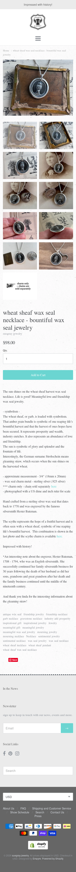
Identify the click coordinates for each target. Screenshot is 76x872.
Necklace (31, 636)
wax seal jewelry (37, 641)
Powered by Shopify (52, 858)
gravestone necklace (31, 618)
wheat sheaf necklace (14, 645)
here (54, 486)
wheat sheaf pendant (39, 645)
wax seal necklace (59, 641)
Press (38, 816)
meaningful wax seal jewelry (19, 632)
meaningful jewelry (33, 627)
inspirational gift (12, 623)
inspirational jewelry (35, 623)
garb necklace (10, 618)
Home (6, 50)
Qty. (5, 350)
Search (39, 812)
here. (60, 536)
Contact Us (57, 812)
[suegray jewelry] (38, 28)
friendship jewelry (34, 614)
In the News (10, 688)
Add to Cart (38, 375)
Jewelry (53, 623)
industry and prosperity (57, 618)
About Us (8, 808)
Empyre (37, 858)
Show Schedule (19, 812)
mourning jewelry (47, 632)
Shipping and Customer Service (51, 808)
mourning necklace (13, 636)
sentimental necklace (14, 641)
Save (14, 659)
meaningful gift (11, 627)
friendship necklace (56, 614)
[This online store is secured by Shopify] (38, 848)
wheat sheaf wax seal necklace (20, 650)
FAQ (23, 808)
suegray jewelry (12, 333)
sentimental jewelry (49, 636)
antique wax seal (12, 614)
